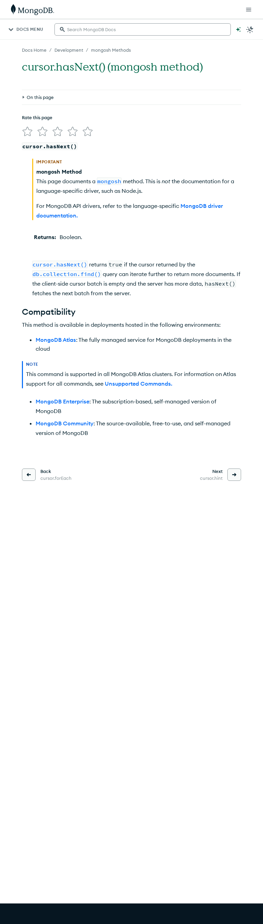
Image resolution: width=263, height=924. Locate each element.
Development (68, 50)
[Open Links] (248, 9)
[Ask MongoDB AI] (238, 29)
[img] (27, 131)
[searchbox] (142, 29)
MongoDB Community (64, 423)
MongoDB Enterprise (62, 401)
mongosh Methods (111, 50)
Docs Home (34, 50)
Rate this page (37, 117)
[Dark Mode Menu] (250, 29)
